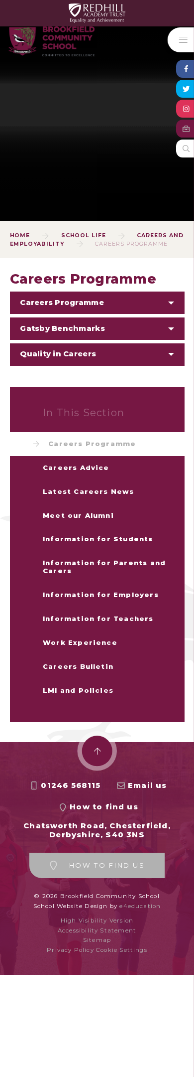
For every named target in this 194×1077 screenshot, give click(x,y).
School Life (83, 235)
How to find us (104, 806)
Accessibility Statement (97, 930)
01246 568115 (70, 785)
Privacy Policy (70, 949)
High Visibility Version (97, 920)
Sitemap (97, 939)
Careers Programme (131, 244)
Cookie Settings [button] (121, 949)
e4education (140, 906)
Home (20, 235)
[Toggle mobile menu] (181, 39)
